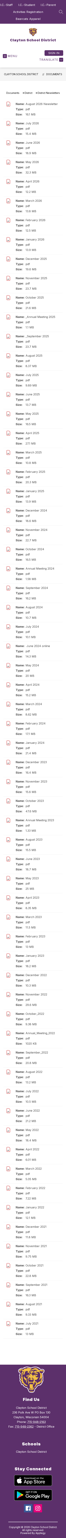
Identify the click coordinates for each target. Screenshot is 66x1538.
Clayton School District (21, 74)
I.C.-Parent (48, 5)
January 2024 (35, 742)
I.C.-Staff (6, 5)
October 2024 (35, 549)
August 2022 (34, 1072)
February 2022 (35, 1188)
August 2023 (34, 839)
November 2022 (36, 994)
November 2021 (36, 1246)
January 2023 (35, 955)
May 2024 (32, 665)
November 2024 (37, 530)
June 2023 (33, 859)
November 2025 (36, 278)
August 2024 (34, 607)
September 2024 (37, 588)
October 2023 (35, 801)
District (28, 92)
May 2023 (32, 878)
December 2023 (36, 762)
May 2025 (32, 413)
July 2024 (32, 626)
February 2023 (35, 936)
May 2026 (32, 162)
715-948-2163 (36, 1422)
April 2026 (32, 181)
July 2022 (32, 1091)
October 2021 (34, 1265)
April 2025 (32, 433)
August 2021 (34, 1304)
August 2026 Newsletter (42, 104)
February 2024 (36, 723)
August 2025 (34, 355)
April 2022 (32, 1149)
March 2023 (34, 917)
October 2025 (35, 297)
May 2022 (32, 1130)
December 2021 (36, 1226)
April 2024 (33, 684)
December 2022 (36, 975)
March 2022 (34, 1168)
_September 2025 (37, 336)
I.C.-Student (26, 5)
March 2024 (34, 704)
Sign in (53, 53)
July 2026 (32, 123)
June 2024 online (38, 646)
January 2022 (35, 1207)
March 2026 (34, 200)
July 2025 (32, 375)
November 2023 (36, 781)
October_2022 (35, 1014)
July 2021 (32, 1323)
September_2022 (37, 1052)
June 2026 (33, 142)
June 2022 (33, 1110)
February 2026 (35, 220)
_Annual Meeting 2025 (40, 317)
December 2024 (36, 510)
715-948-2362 (24, 1426)
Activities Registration (28, 12)
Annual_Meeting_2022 (40, 1033)
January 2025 (35, 491)
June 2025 (33, 394)
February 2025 (35, 471)
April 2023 (32, 897)
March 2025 (34, 452)
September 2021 (36, 1285)
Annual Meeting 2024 (40, 568)
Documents (54, 74)
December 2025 (36, 259)
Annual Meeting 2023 (40, 820)
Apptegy (41, 1533)
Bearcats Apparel (28, 19)
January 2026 (35, 239)
